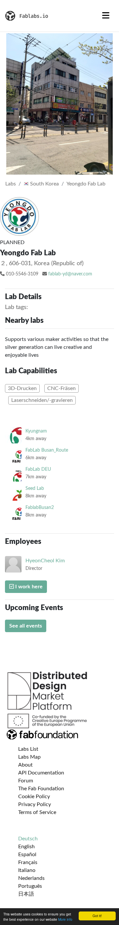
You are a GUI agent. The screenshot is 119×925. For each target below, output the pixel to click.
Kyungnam (36, 431)
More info (65, 919)
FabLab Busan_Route (46, 450)
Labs (10, 183)
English (26, 846)
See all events (25, 626)
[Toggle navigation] (106, 16)
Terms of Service (37, 812)
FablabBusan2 (39, 507)
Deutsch (28, 838)
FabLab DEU (38, 469)
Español (27, 854)
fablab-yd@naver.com (70, 274)
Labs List (28, 749)
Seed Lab (34, 488)
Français (27, 862)
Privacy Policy (34, 804)
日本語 (26, 894)
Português (30, 886)
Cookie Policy (34, 796)
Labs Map (29, 757)
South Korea (44, 183)
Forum (25, 780)
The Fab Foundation (41, 788)
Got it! (97, 915)
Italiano (26, 870)
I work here (28, 586)
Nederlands (31, 878)
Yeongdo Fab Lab (85, 183)
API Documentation (41, 772)
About (25, 765)
